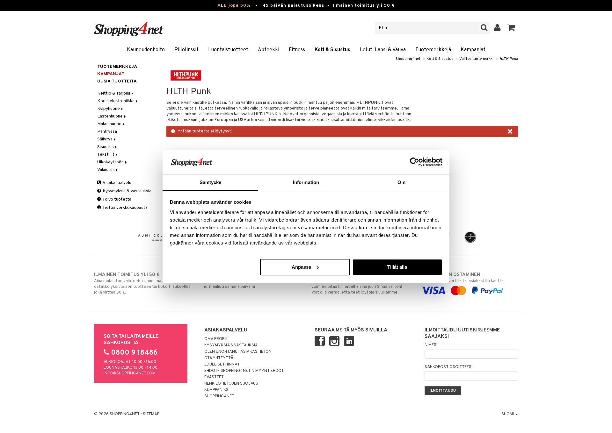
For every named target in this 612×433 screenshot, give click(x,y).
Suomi (508, 414)
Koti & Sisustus (332, 50)
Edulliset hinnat (222, 364)
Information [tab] (306, 182)
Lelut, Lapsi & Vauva (383, 50)
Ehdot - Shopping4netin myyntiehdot (244, 370)
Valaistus (106, 170)
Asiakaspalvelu (116, 183)
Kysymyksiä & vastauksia (126, 191)
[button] (511, 28)
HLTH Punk (508, 58)
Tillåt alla (397, 267)
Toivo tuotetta (116, 199)
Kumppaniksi (216, 390)
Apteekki (268, 50)
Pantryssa (107, 131)
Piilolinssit (186, 50)
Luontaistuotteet (228, 50)
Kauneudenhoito (146, 50)
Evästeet (214, 377)
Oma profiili (216, 339)
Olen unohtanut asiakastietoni (238, 351)
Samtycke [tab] (211, 182)
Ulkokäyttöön (111, 162)
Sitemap (151, 414)
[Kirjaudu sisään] (497, 28)
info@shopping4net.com (130, 373)
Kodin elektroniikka (116, 101)
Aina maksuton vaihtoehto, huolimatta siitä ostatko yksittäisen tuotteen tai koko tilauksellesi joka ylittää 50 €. (143, 283)
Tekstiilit (106, 154)
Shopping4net (408, 58)
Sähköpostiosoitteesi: (449, 367)
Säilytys (105, 139)
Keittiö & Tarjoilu (114, 93)
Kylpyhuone (109, 108)
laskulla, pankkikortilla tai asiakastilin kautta (462, 278)
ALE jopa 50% (234, 5)
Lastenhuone (110, 116)
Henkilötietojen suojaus (231, 383)
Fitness (297, 50)
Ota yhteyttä (218, 358)
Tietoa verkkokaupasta (125, 207)
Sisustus (106, 147)
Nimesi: (431, 345)
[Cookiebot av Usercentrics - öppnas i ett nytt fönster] (414, 162)
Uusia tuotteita (117, 81)
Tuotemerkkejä (433, 50)
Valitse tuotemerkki (476, 58)
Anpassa (301, 267)
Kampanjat (473, 50)
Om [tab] (401, 182)
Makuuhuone (109, 124)
